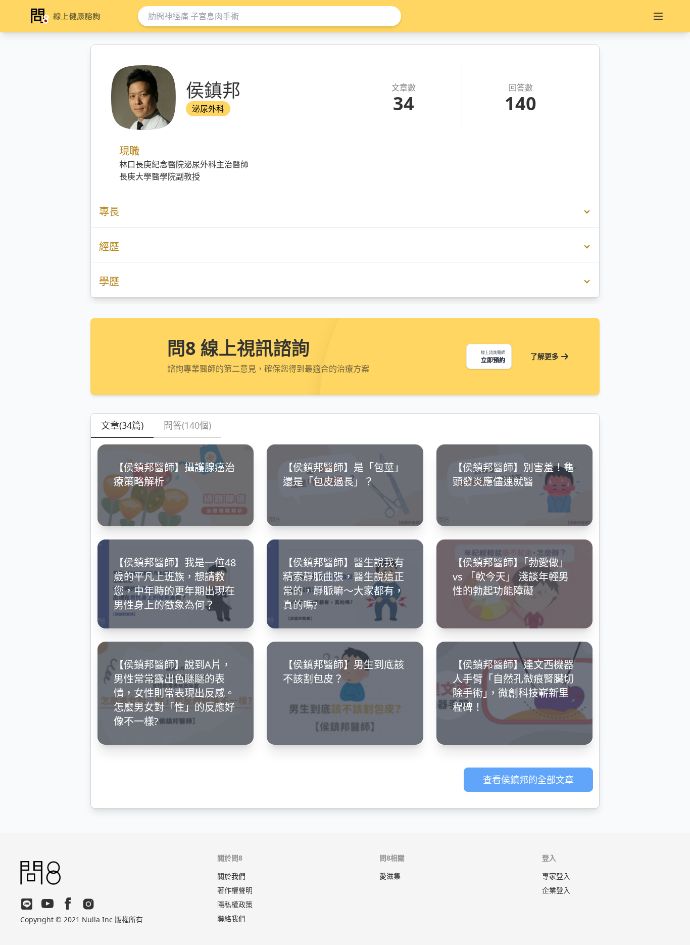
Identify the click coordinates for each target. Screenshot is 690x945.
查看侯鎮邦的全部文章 (528, 780)
